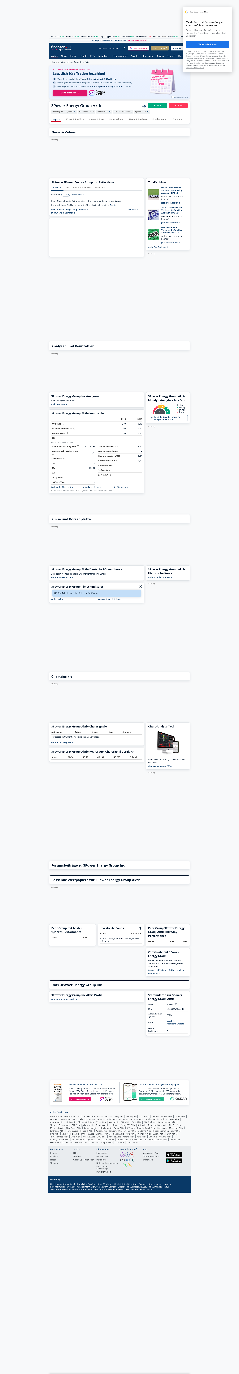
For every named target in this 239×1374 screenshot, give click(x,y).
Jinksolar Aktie (105, 1128)
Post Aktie (54, 1119)
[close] (227, 12)
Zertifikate (103, 56)
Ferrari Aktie (72, 1131)
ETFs (92, 56)
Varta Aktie (141, 1136)
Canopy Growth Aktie (60, 1139)
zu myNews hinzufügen (62, 212)
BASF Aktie (136, 1122)
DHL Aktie (125, 1122)
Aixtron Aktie (81, 1142)
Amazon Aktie (56, 1122)
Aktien (54, 56)
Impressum (101, 1153)
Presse (53, 1160)
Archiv (113, 205)
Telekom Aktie (115, 1131)
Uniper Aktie (107, 1142)
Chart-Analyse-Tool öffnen (161, 766)
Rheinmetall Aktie (86, 1122)
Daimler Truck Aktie (146, 1128)
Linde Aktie (175, 1139)
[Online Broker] (61, 49)
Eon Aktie (153, 1136)
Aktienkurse (69, 1116)
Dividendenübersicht (61, 487)
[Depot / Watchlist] (143, 105)
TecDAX (108, 1116)
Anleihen (135, 56)
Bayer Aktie (113, 1122)
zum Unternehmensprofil (63, 999)
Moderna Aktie (144, 1131)
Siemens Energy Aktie (60, 1125)
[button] (138, 48)
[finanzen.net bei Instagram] (122, 1154)
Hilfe (75, 1153)
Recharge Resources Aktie (131, 1119)
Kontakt (53, 1153)
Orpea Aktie (180, 1116)
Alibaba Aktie (161, 1139)
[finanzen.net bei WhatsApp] (125, 1165)
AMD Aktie (131, 1133)
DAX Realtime (89, 1116)
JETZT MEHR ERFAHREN (152, 1099)
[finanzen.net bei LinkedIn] (127, 1160)
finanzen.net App (151, 1153)
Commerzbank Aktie (167, 1122)
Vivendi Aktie (130, 1131)
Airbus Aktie (159, 1133)
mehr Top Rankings (157, 247)
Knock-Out (153, 973)
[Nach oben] (184, 1371)
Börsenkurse (56, 1116)
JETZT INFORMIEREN (80, 1099)
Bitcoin (139, 36)
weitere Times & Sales (108, 599)
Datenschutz (102, 1156)
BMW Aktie (172, 1133)
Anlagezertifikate (156, 970)
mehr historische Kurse (159, 577)
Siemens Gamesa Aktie (161, 1116)
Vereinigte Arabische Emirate (175, 1022)
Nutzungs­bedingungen (107, 1163)
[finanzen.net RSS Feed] (130, 1165)
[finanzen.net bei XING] (132, 1160)
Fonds (83, 56)
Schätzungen (120, 487)
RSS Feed (132, 209)
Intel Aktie (148, 1139)
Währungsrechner (151, 1156)
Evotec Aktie (55, 1142)
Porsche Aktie (88, 1136)
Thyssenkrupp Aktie (59, 1136)
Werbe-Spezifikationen (83, 1160)
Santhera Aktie (152, 1119)
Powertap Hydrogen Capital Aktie (102, 1119)
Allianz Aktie (88, 1125)
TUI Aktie (76, 1125)
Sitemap (54, 1163)
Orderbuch (56, 599)
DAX (52, 36)
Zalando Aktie (78, 1139)
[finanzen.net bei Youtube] (132, 1154)
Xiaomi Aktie (128, 1136)
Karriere (54, 1156)
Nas (123, 36)
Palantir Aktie (118, 1133)
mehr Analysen (58, 404)
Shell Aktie (119, 1142)
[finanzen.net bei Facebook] (127, 1154)
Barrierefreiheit (103, 1172)
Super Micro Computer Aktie (166, 1131)
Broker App (148, 1160)
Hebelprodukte (120, 56)
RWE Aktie (54, 1133)
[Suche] (124, 48)
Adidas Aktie (122, 1139)
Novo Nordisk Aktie (70, 1133)
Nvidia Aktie (70, 1122)
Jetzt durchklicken (170, 202)
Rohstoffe (148, 56)
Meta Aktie (75, 1136)
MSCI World (85, 36)
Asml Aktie (68, 1142)
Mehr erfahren (68, 92)
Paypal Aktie (101, 1131)
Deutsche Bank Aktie (157, 1125)
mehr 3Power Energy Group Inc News (69, 209)
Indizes (73, 56)
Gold (181, 36)
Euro (154, 36)
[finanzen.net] (61, 46)
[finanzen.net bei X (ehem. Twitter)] (122, 1160)
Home (54, 62)
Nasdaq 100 (131, 1116)
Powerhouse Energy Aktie (73, 1119)
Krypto (160, 56)
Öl (169, 36)
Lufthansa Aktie (118, 1125)
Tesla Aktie (101, 1122)
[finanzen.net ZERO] (97, 93)
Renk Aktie (162, 1128)
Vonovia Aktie (165, 1136)
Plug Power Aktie (73, 1128)
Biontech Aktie (90, 1128)
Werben (77, 1156)
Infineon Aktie (87, 1133)
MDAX (100, 1116)
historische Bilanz (91, 487)
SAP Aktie (131, 1128)
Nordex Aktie (136, 1139)
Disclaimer (101, 1160)
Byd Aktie (141, 1125)
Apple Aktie (119, 1128)
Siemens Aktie (102, 1125)
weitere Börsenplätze (61, 577)
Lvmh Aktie (94, 1142)
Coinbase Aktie (103, 1133)
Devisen (171, 56)
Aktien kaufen (132, 1142)
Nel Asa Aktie (175, 1125)
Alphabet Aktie (144, 1133)
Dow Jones (118, 1116)
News (64, 56)
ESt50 (68, 36)
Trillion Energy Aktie (170, 1119)
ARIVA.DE (117, 1189)
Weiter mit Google (207, 44)
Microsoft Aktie (57, 1128)
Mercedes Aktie (176, 1128)
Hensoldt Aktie (86, 1131)
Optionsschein (175, 970)
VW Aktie (131, 1125)
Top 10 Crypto (106, 36)
